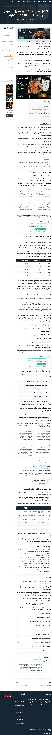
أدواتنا (23, 694)
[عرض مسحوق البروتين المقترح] (48, 481)
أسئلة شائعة (46, 119)
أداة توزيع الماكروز (19, 716)
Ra (9, 67)
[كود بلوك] (5, 49)
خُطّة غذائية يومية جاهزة (19, 698)
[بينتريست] (12, 28)
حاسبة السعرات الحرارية (19, 701)
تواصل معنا (13, 1)
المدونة (34, 1)
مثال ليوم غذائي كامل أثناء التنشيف (42, 114)
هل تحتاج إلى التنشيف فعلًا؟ (44, 107)
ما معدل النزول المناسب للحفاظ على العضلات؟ (40, 109)
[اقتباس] (3, 49)
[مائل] (3, 48)
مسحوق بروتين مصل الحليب (39, 480)
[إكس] (5, 28)
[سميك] (2, 48)
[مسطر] (5, 48)
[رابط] (6, 49)
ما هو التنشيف (46, 106)
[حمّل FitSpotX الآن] (21, 38)
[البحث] (2, 80)
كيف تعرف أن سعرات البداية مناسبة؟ (42, 112)
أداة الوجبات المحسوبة (19, 708)
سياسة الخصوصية (48, 2)
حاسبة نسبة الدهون (19, 705)
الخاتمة (48, 117)
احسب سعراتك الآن (41, 364)
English (44, 1)
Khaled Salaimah (27, 19)
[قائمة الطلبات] (7, 48)
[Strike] (6, 48)
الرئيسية (39, 1)
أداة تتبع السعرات (19, 712)
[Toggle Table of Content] (49, 103)
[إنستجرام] (7, 28)
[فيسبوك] (10, 28)
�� (9, 59)
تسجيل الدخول (29, 1)
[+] (2, 50)
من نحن (19, 1)
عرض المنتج (42, 483)
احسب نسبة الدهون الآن (40, 229)
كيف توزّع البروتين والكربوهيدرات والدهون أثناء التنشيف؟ (38, 113)
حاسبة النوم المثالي (19, 719)
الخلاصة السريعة (46, 116)
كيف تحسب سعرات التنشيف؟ (43, 110)
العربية (50, 1)
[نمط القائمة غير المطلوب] (2, 49)
